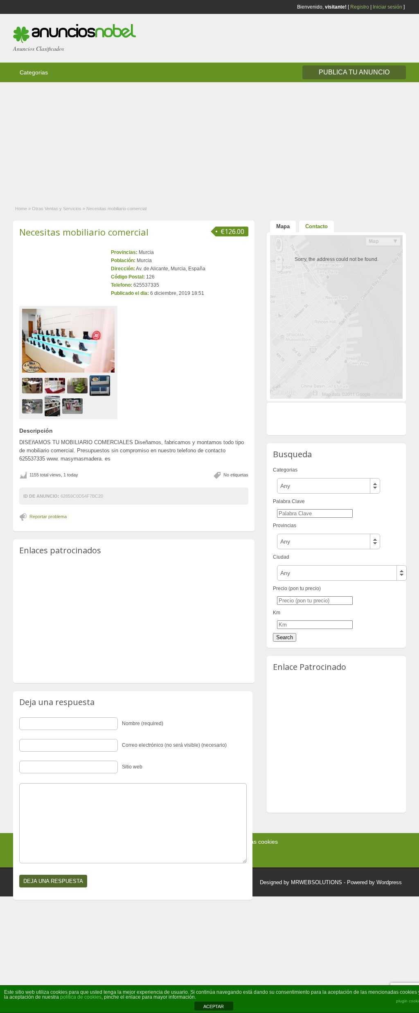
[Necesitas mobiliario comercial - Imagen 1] (33, 386)
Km (276, 612)
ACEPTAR (213, 1006)
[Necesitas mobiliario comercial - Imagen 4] (101, 386)
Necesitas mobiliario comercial (84, 232)
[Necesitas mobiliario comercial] (68, 341)
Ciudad (281, 557)
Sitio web (132, 767)
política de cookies (80, 997)
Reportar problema (48, 516)
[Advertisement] (209, 139)
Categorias (34, 72)
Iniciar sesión (387, 7)
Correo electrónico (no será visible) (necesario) (174, 745)
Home (21, 208)
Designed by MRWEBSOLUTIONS (301, 882)
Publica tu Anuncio (354, 72)
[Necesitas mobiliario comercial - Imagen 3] (78, 386)
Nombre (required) (142, 723)
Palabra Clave (289, 501)
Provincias (284, 525)
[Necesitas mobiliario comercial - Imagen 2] (56, 386)
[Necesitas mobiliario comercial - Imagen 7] (73, 406)
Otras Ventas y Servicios (56, 208)
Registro (359, 7)
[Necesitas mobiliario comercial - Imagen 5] (33, 406)
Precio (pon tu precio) (297, 588)
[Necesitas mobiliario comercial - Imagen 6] (53, 406)
